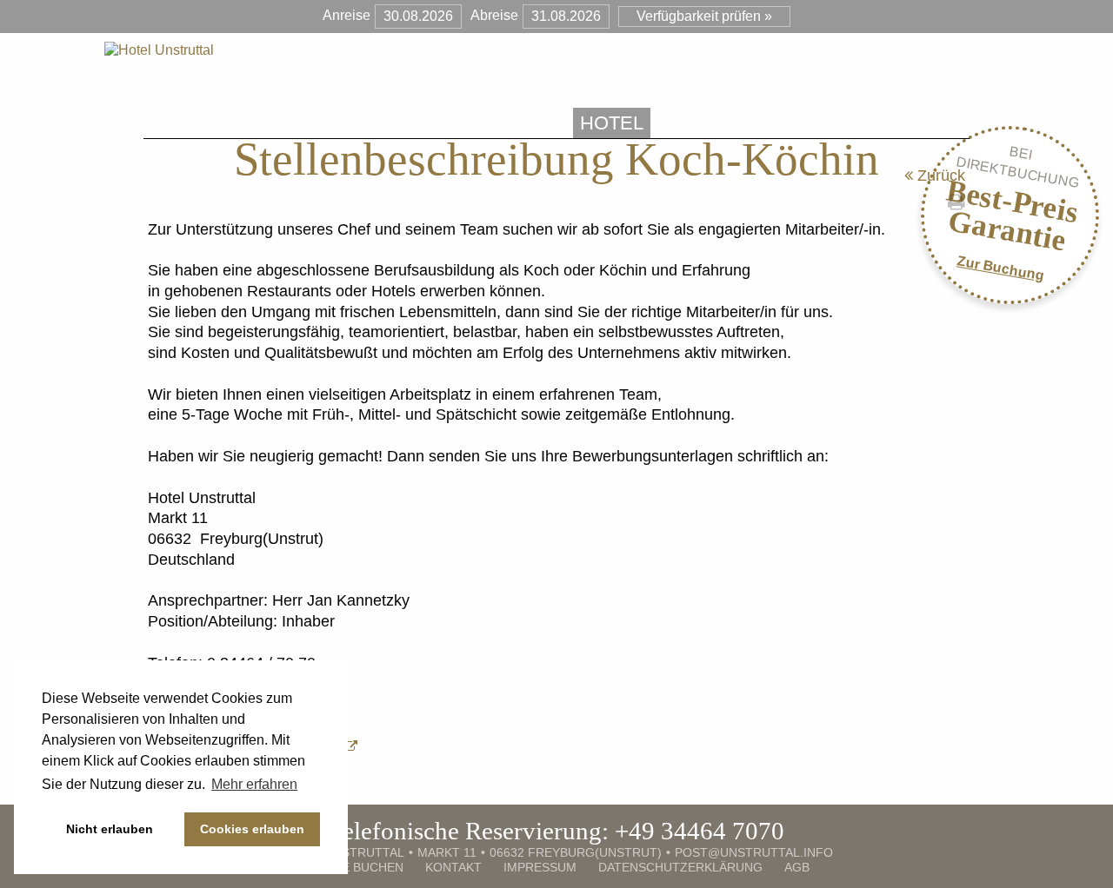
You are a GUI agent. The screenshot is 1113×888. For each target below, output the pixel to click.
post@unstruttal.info (754, 852)
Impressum (539, 867)
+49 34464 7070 (699, 831)
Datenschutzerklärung (680, 867)
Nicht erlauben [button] (109, 829)
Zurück (939, 175)
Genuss (813, 123)
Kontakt (453, 867)
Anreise (346, 15)
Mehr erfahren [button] (254, 784)
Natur (913, 123)
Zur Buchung (1000, 267)
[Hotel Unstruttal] (159, 50)
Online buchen (353, 867)
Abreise (494, 15)
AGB (797, 867)
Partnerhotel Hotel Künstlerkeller (351, 123)
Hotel (611, 123)
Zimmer (707, 123)
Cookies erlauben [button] (252, 829)
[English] (963, 122)
